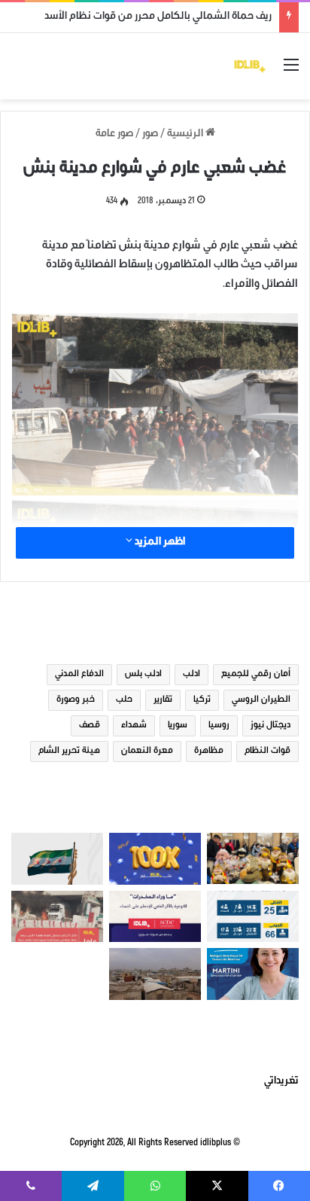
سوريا (177, 725)
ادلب (191, 674)
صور (150, 135)
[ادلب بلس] (249, 66)
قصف (89, 725)
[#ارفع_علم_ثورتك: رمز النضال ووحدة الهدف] (57, 859)
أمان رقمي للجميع (255, 674)
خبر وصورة (75, 700)
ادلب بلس (143, 674)
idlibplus (215, 1143)
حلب (124, 700)
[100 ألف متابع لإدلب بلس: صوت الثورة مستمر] (155, 859)
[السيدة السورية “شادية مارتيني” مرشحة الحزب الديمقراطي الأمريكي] (253, 974)
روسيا (218, 725)
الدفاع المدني (79, 674)
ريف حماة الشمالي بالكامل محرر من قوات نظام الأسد (158, 17)
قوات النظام (267, 751)
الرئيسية (186, 135)
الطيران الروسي (261, 700)
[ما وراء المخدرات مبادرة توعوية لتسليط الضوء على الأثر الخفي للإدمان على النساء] (155, 917)
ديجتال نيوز (270, 725)
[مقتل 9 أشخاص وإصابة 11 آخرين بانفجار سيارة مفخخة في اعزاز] (57, 917)
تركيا (202, 700)
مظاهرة (208, 751)
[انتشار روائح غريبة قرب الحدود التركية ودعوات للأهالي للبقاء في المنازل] (155, 974)
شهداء (134, 725)
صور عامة (114, 135)
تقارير (162, 700)
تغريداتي (281, 1082)
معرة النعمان (147, 751)
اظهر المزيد (158, 543)
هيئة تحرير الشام (69, 751)
